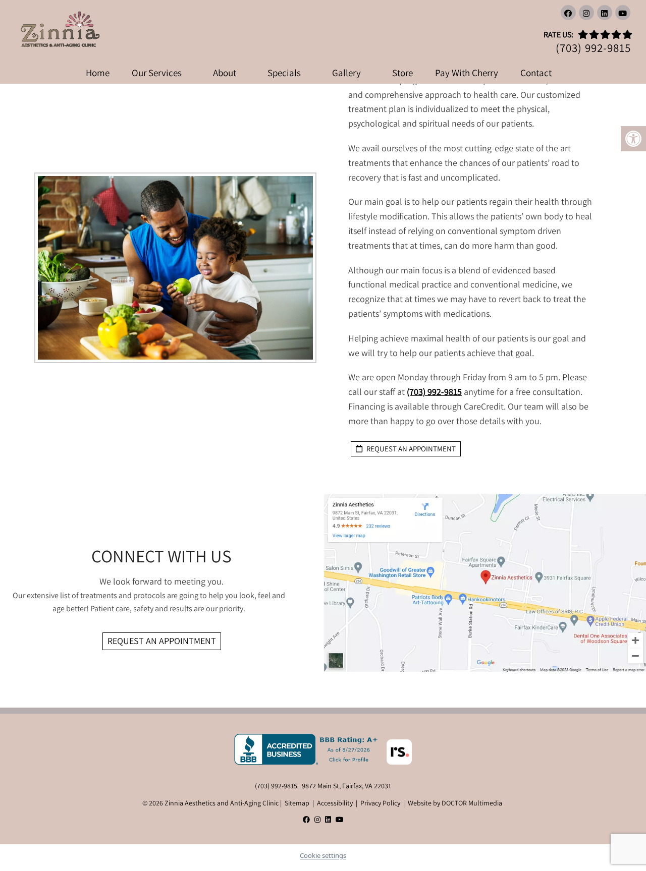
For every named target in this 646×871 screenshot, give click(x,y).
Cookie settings (323, 855)
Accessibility (335, 802)
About (224, 73)
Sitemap (297, 802)
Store (402, 73)
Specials (284, 73)
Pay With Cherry (466, 73)
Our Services (157, 73)
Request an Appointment (161, 641)
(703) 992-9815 (593, 48)
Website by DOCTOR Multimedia (455, 802)
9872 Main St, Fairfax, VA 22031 (346, 785)
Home (98, 73)
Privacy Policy (380, 802)
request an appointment (410, 448)
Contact (536, 73)
